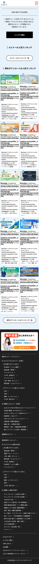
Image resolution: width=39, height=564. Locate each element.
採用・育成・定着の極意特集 (12, 510)
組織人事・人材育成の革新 (12, 424)
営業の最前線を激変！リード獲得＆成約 (15, 505)
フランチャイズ (8, 372)
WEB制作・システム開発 (11, 367)
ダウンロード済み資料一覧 (12, 527)
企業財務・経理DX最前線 (11, 421)
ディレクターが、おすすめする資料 (14, 497)
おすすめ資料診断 (9, 524)
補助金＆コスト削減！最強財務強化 (14, 508)
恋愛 (5, 483)
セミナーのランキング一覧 (19, 58)
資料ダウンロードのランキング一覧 (19, 320)
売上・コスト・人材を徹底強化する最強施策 (17, 516)
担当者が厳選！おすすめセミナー (14, 410)
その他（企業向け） (10, 375)
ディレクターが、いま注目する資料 (14, 494)
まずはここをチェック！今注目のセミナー (16, 413)
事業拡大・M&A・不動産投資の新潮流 (15, 427)
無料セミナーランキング (10, 356)
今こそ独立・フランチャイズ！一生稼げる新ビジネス (19, 513)
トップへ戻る (19, 35)
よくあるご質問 (7, 540)
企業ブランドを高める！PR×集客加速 (15, 502)
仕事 (5, 394)
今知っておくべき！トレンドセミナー (15, 419)
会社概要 (5, 547)
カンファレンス (8, 378)
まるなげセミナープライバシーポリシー (14, 550)
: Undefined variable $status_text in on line (10, 103)
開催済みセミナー (8, 434)
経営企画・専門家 (9, 370)
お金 (5, 391)
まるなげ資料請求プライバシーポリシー (14, 554)
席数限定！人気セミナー (11, 416)
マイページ (7, 529)
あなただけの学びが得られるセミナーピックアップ (19, 408)
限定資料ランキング (9, 440)
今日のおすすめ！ (9, 499)
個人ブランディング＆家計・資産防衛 (15, 429)
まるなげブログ (7, 537)
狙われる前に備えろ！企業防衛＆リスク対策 (17, 518)
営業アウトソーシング (10, 453)
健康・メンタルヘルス (10, 396)
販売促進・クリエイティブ (12, 383)
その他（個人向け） (10, 399)
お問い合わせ (7, 543)
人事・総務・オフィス (10, 381)
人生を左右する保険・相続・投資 (14, 521)
